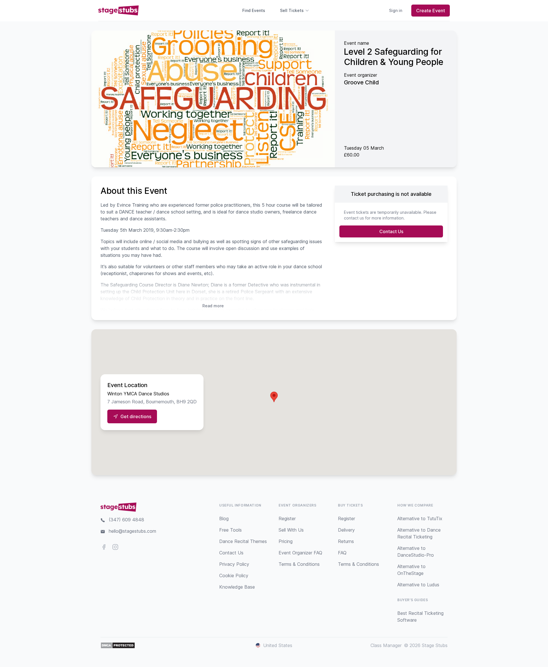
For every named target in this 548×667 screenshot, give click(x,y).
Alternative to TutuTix (419, 518)
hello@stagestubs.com (132, 531)
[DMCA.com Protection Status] (117, 645)
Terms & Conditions (299, 564)
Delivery (346, 530)
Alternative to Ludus (418, 584)
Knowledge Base (237, 587)
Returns (346, 541)
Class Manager (386, 645)
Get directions (135, 416)
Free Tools (230, 530)
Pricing (286, 541)
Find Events (253, 10)
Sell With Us (291, 530)
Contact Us (391, 231)
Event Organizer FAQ (300, 553)
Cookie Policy (233, 575)
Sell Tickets (292, 10)
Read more (213, 305)
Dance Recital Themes (243, 541)
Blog (224, 518)
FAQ (342, 553)
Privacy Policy (234, 564)
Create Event (430, 10)
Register (287, 518)
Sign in (395, 10)
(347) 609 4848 (126, 519)
